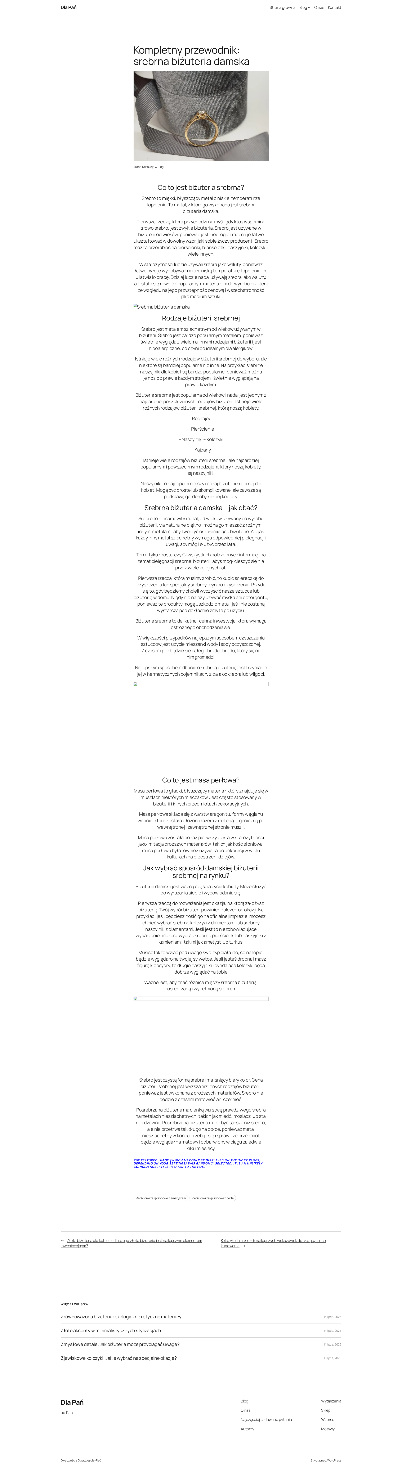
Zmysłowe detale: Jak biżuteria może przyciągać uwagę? (120, 1344)
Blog (161, 167)
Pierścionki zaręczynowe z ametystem (161, 1198)
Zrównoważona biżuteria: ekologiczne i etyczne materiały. (121, 1316)
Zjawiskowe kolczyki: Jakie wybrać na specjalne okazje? (119, 1358)
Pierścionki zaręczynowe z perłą (213, 1198)
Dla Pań (69, 7)
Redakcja (148, 167)
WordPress (334, 1460)
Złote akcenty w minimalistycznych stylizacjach (111, 1330)
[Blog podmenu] (309, 7)
